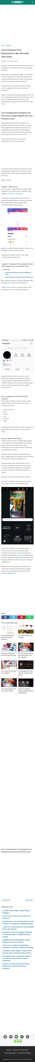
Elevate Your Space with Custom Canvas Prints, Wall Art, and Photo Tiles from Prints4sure (15, 966)
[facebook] (5, 617)
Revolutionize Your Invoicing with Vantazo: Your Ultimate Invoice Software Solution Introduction (16, 958)
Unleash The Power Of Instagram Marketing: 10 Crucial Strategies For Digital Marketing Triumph (17, 934)
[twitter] (13, 617)
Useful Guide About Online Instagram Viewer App (19, 277)
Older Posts (29, 900)
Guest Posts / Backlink (24, 1053)
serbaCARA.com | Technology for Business (22, 1059)
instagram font (11, 573)
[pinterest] (22, 617)
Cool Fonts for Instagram (14, 193)
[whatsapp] (30, 617)
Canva (16, 456)
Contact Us (16, 1050)
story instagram (21, 560)
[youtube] (16, 1037)
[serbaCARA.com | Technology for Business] (17, 2)
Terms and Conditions (10, 1053)
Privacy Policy (24, 1050)
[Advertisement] (17, 24)
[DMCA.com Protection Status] (17, 1041)
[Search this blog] (33, 2)
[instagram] (22, 1037)
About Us (8, 1050)
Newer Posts (6, 900)
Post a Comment (13, 61)
